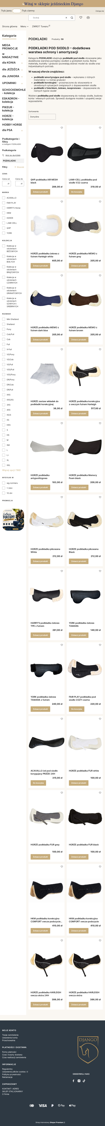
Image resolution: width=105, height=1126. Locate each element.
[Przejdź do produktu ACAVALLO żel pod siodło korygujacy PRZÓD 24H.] (46, 742)
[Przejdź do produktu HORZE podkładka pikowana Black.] (85, 521)
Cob (8, 339)
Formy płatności (9, 1052)
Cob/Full (10, 334)
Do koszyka (76, 192)
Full (8, 344)
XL (8, 460)
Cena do (19, 179)
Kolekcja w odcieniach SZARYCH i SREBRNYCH (12, 302)
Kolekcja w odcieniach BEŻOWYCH (12, 248)
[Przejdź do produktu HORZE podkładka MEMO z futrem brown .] (85, 299)
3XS (8, 405)
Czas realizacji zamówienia (14, 1057)
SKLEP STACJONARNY (12, 1091)
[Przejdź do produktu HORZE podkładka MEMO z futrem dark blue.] (46, 299)
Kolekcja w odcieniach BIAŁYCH (11, 259)
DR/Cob (10, 384)
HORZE (10, 218)
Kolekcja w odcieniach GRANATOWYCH (14, 290)
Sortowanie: (33, 111)
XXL (8, 465)
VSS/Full (10, 369)
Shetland (11, 324)
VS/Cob (10, 359)
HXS (9, 425)
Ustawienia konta (10, 1037)
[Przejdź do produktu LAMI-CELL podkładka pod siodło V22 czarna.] (85, 151)
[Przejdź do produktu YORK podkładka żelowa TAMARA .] (85, 594)
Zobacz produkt (40, 192)
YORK (9, 233)
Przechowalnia (8, 1040)
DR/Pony (10, 379)
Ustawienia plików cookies (14, 1071)
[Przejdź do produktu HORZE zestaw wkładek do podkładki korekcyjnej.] (46, 373)
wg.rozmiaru (12, 483)
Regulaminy (7, 1069)
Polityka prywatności (11, 1074)
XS (8, 420)
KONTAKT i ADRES (10, 1088)
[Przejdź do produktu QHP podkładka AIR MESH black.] (46, 151)
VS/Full (10, 364)
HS (8, 435)
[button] (71, 17)
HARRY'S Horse (13, 208)
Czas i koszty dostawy (12, 1054)
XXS (8, 395)
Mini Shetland (13, 319)
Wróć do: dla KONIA (12, 155)
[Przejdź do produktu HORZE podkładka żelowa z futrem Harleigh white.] (46, 225)
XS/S (9, 415)
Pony (9, 329)
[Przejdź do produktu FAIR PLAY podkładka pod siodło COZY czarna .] (85, 668)
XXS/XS (10, 400)
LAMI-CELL (12, 223)
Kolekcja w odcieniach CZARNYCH (12, 280)
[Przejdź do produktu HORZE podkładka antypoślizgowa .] (46, 447)
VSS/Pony (11, 374)
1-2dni (9, 488)
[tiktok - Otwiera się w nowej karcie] (84, 1080)
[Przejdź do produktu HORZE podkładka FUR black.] (85, 816)
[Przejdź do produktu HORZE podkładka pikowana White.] (46, 521)
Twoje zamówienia (10, 1035)
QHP (9, 228)
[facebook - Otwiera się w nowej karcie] (74, 1080)
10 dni (9, 493)
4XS (8, 410)
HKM (9, 213)
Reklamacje (7, 1077)
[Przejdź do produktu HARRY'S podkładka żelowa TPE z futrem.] (46, 594)
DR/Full (10, 389)
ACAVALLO (11, 198)
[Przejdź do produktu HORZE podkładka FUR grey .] (46, 816)
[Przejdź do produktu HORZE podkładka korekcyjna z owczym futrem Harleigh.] (85, 373)
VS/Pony (10, 354)
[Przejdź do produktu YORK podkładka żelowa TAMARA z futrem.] (46, 668)
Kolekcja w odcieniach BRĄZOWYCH (13, 269)
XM (8, 445)
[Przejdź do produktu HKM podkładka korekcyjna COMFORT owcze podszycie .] (85, 890)
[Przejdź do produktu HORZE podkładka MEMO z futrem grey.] (85, 225)
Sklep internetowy (49, 1122)
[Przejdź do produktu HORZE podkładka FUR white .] (85, 742)
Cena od (6, 179)
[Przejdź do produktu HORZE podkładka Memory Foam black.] (85, 447)
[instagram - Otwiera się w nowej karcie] (79, 1080)
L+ (8, 455)
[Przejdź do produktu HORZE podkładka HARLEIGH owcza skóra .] (85, 964)
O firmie (5, 1094)
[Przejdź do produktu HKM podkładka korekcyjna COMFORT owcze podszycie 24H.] (46, 890)
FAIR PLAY (11, 203)
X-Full (9, 349)
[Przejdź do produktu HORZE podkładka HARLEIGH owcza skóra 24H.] (46, 964)
